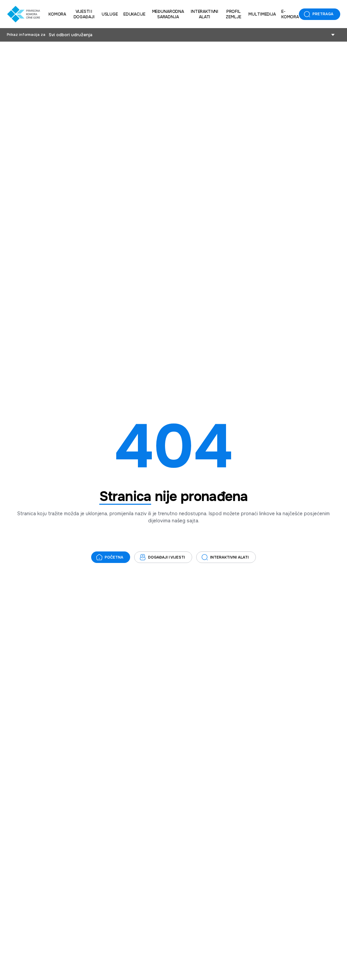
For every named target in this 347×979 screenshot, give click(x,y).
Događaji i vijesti (166, 557)
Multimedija (261, 14)
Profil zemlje (233, 14)
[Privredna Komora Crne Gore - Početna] (23, 14)
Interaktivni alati (204, 14)
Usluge (110, 14)
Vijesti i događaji (84, 14)
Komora (57, 14)
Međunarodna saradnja (168, 14)
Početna (114, 557)
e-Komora (290, 14)
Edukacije (134, 14)
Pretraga (322, 14)
